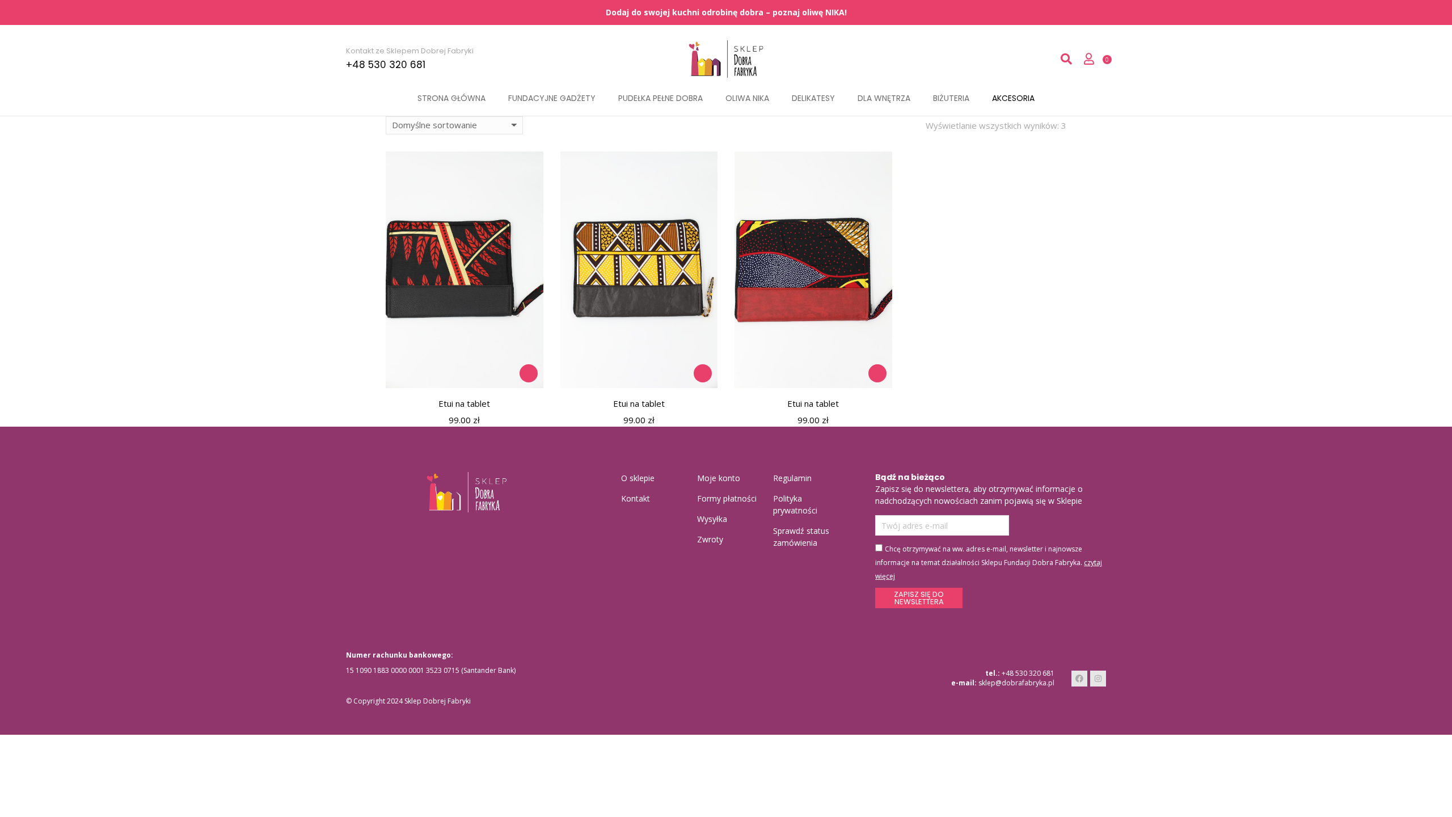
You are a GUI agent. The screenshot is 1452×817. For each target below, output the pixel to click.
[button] (529, 373)
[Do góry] (1442, 807)
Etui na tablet (464, 403)
